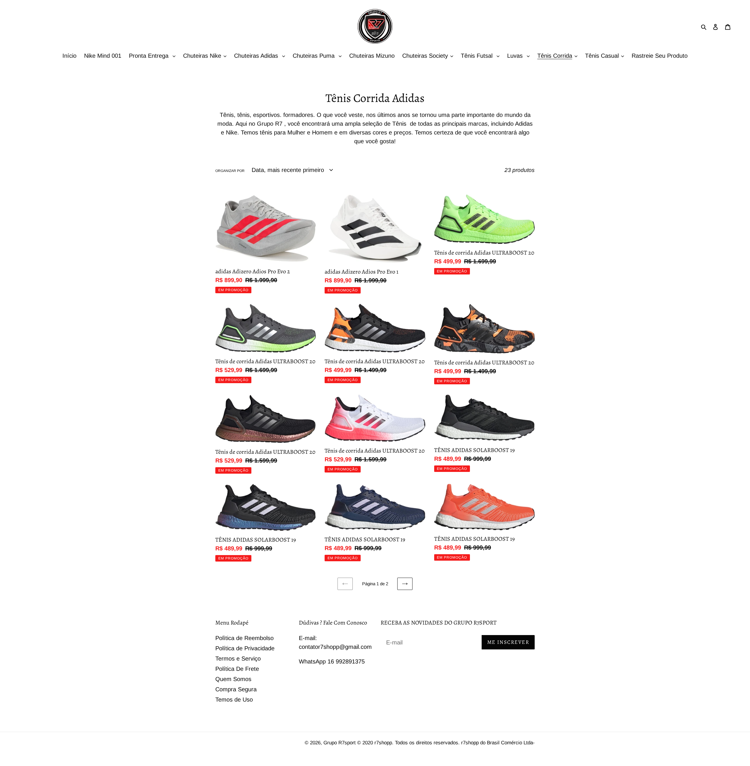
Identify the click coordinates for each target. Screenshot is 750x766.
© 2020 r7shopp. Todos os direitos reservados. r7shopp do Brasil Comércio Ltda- (446, 742)
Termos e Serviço (238, 658)
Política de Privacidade (245, 648)
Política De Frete (237, 669)
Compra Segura (236, 689)
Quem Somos (233, 679)
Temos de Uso (234, 699)
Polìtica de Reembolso (244, 638)
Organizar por (230, 171)
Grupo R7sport (340, 742)
